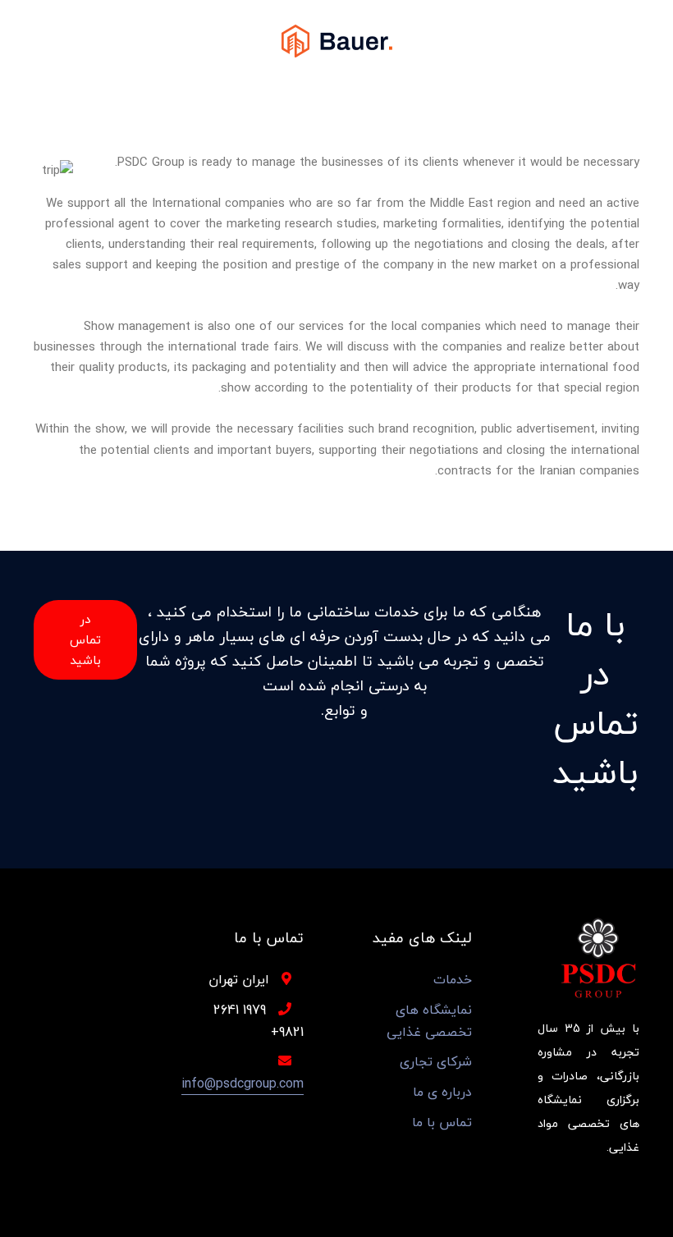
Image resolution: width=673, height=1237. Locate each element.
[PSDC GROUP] (337, 39)
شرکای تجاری (436, 1062)
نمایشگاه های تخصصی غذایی (429, 1020)
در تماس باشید (85, 639)
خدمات (452, 980)
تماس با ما (442, 1122)
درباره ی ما (442, 1092)
